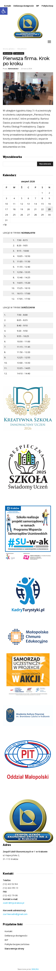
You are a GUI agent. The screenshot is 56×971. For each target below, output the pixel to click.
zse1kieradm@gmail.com (15, 914)
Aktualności (22, 49)
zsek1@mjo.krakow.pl (13, 902)
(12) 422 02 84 (10, 883)
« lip (5, 224)
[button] (3, 11)
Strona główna (9, 49)
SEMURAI (35, 969)
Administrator (13, 68)
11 (14, 203)
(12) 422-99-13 (10, 887)
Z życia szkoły (18, 53)
